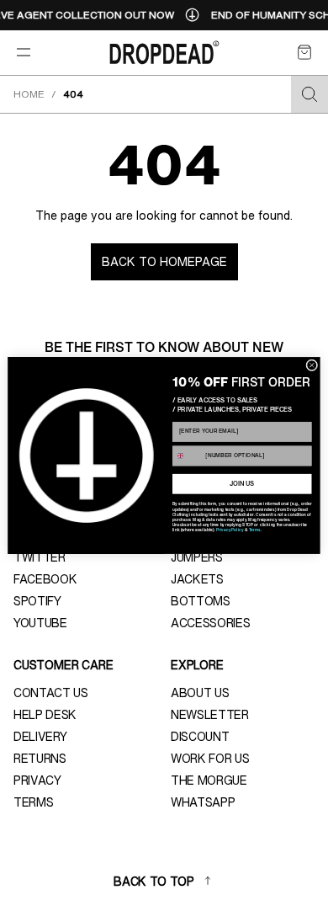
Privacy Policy (229, 531)
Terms (255, 531)
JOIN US (242, 484)
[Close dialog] (312, 365)
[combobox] (186, 456)
